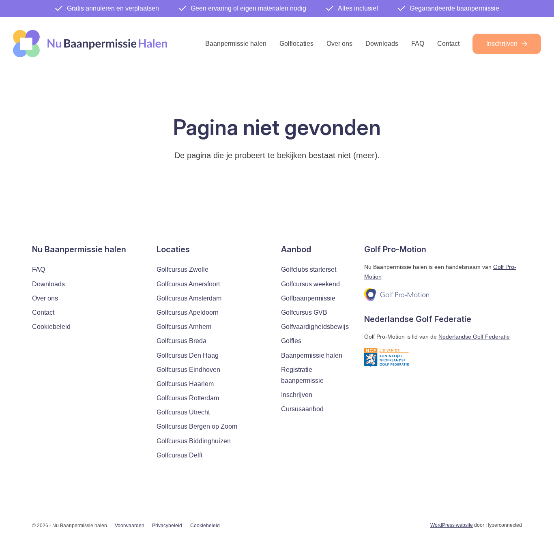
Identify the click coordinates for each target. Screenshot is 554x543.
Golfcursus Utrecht (183, 412)
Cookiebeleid (51, 326)
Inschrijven (501, 43)
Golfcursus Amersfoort (188, 284)
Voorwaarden (129, 525)
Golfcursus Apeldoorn (188, 312)
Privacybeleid (167, 525)
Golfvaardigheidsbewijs (315, 326)
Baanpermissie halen (235, 43)
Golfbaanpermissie (308, 298)
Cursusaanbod (302, 409)
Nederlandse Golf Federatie (474, 336)
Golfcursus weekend (310, 284)
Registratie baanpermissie (302, 375)
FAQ (417, 43)
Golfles (291, 340)
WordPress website (451, 525)
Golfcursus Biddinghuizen (194, 441)
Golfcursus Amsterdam (189, 298)
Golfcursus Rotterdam (188, 398)
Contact (448, 43)
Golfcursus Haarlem (185, 383)
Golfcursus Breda (181, 340)
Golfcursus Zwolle (182, 269)
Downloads (381, 43)
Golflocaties (296, 43)
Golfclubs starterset (308, 269)
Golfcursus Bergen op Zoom (197, 426)
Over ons (339, 43)
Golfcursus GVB (304, 312)
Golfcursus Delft (179, 455)
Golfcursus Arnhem (184, 326)
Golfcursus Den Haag (188, 355)
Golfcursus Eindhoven (188, 369)
